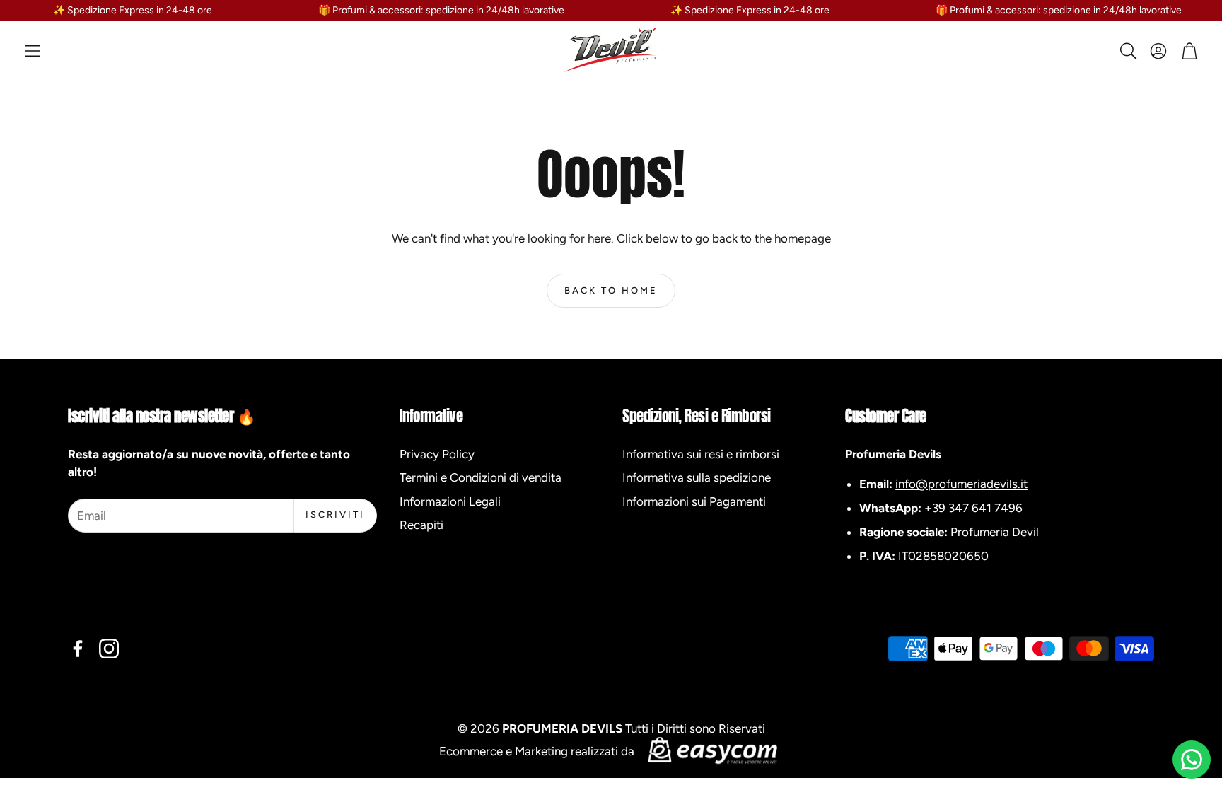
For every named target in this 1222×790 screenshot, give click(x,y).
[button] (32, 51)
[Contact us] (1191, 759)
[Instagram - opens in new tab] (109, 648)
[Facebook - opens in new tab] (78, 648)
